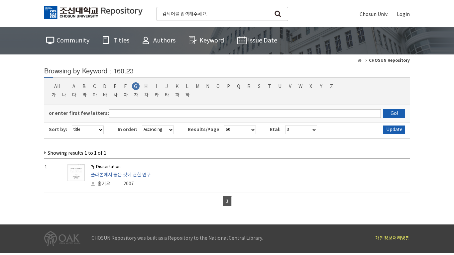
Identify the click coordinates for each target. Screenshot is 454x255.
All (57, 86)
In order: (127, 129)
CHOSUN (93, 13)
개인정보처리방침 (392, 238)
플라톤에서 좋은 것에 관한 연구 (121, 175)
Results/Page (203, 129)
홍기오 (103, 184)
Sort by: (58, 129)
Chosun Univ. (374, 14)
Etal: (275, 129)
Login (403, 14)
